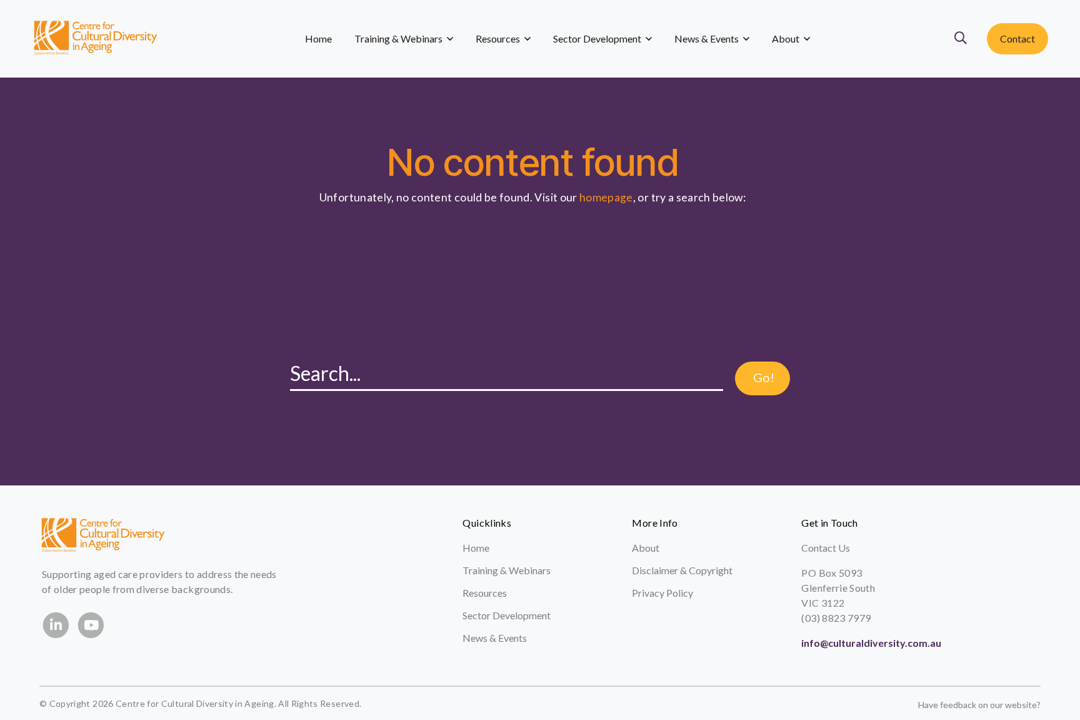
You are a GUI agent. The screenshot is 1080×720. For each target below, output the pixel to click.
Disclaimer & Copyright (682, 570)
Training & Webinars (506, 570)
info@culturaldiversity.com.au (871, 643)
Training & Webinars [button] (399, 38)
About (645, 548)
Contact (1017, 38)
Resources (484, 593)
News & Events (494, 638)
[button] (963, 38)
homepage (606, 197)
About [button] (786, 38)
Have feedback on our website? (979, 704)
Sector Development (506, 615)
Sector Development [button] (598, 38)
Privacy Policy (662, 593)
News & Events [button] (707, 38)
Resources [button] (499, 38)
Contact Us (825, 548)
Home (318, 38)
